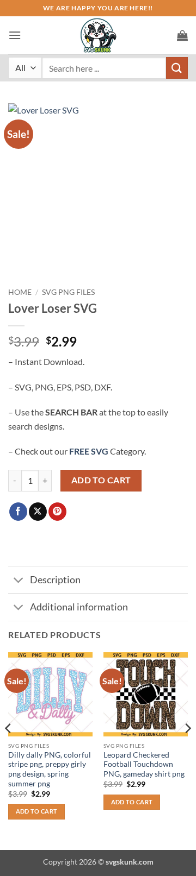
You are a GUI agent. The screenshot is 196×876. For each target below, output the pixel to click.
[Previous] (8, 750)
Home (20, 292)
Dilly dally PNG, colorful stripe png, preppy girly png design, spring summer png (49, 769)
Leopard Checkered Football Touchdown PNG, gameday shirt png (144, 764)
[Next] (187, 750)
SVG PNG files (68, 292)
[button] (14, 35)
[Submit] (177, 67)
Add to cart (101, 480)
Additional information (79, 607)
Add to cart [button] (37, 811)
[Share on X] (38, 511)
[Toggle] (18, 581)
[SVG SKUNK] (98, 35)
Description (55, 579)
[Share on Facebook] (18, 511)
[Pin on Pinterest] (57, 511)
